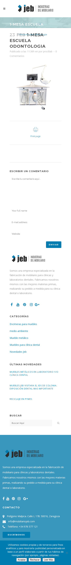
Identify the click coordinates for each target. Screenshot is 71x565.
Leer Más (48, 559)
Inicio (12, 34)
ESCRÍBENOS (16, 535)
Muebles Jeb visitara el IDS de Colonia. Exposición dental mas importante (33, 387)
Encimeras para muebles (23, 324)
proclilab (47, 51)
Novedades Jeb (18, 351)
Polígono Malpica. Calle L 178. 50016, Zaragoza (33, 516)
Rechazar (34, 559)
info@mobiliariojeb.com (21, 521)
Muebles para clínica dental (25, 344)
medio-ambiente (19, 331)
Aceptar (22, 559)
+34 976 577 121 (28, 526)
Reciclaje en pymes (21, 399)
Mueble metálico (19, 338)
